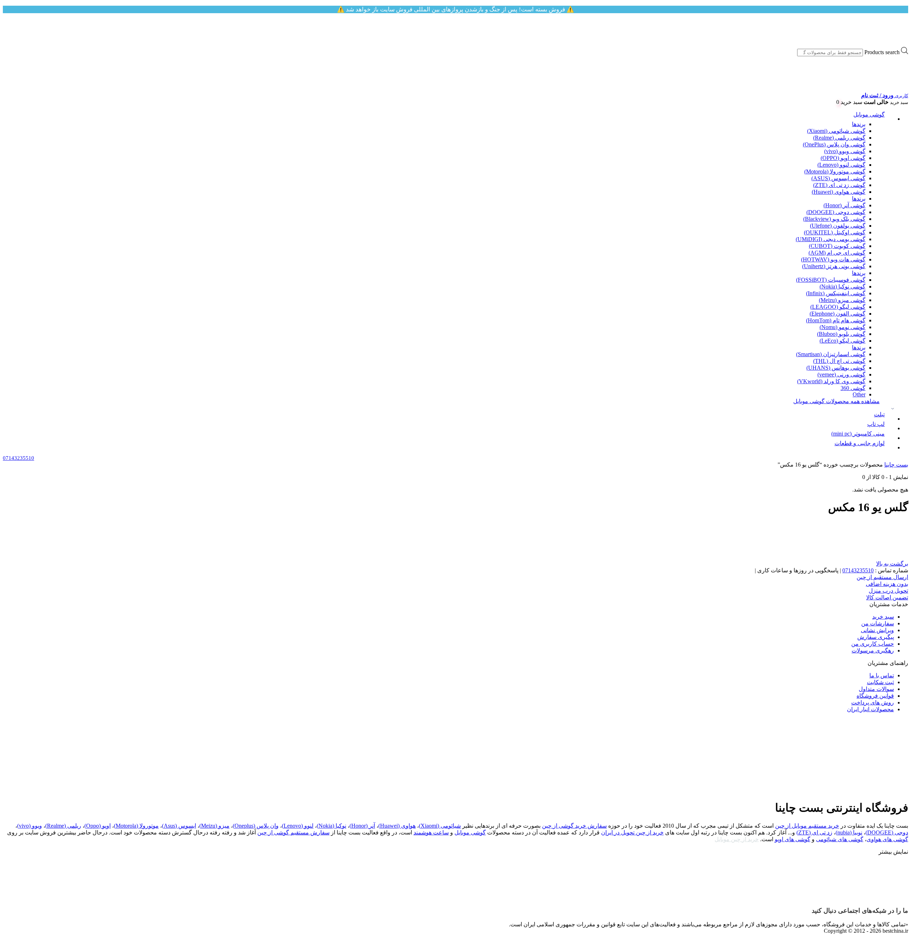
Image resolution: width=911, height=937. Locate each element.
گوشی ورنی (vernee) (841, 374)
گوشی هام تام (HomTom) (835, 320)
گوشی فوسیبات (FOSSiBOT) (830, 280)
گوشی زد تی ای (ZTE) (839, 185)
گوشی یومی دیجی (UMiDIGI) (830, 239)
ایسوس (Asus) (179, 826)
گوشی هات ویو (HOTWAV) (833, 259)
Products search (882, 52)
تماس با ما (881, 675)
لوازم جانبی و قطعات (859, 443)
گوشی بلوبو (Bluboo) (841, 334)
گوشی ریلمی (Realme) (839, 138)
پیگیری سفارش (875, 637)
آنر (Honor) (362, 826)
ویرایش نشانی (877, 630)
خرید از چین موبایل (737, 839)
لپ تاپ (876, 424)
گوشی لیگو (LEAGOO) (837, 307)
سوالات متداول (876, 689)
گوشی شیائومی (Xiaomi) (836, 131)
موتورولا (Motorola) (136, 826)
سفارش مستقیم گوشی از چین (293, 832)
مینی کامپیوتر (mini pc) (858, 434)
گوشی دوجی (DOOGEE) (835, 212)
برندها (858, 124)
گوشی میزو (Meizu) (842, 300)
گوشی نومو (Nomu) (842, 327)
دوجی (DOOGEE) (886, 832)
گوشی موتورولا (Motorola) (834, 171)
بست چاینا (896, 465)
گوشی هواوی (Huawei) (838, 192)
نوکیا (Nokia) (331, 826)
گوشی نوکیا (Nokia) (842, 286)
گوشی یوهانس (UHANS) (835, 368)
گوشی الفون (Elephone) (837, 314)
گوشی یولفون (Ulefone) (837, 226)
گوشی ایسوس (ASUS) (838, 178)
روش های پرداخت (872, 702)
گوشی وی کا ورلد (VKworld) (831, 381)
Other (859, 394)
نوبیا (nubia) (849, 832)
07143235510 (858, 570)
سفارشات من (877, 623)
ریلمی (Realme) (63, 826)
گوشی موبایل (869, 114)
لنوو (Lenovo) (298, 826)
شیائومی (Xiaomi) (440, 826)
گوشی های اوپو (792, 839)
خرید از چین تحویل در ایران (632, 832)
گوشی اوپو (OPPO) (843, 158)
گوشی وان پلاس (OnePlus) (834, 144)
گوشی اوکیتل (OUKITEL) (834, 232)
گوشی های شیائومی (839, 839)
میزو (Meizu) (214, 826)
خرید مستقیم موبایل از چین (807, 826)
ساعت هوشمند (431, 832)
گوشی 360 (853, 388)
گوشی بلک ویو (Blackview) (834, 219)
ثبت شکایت (880, 682)
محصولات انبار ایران (870, 709)
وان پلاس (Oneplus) (256, 826)
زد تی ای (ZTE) (814, 832)
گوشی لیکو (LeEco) (842, 341)
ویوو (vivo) (29, 826)
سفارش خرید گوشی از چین (574, 826)
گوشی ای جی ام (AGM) (837, 253)
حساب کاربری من (872, 644)
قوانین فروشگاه (875, 696)
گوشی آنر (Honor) (844, 205)
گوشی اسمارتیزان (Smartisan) (830, 354)
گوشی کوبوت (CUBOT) (837, 246)
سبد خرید (883, 617)
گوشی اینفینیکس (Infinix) (835, 293)
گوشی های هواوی (887, 839)
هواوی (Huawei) (397, 826)
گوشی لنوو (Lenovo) (841, 165)
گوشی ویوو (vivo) (844, 151)
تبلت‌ (879, 414)
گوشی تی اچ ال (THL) (839, 361)
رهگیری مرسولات (873, 650)
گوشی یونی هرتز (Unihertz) (833, 266)
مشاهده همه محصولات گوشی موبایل (836, 401)
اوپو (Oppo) (97, 826)
